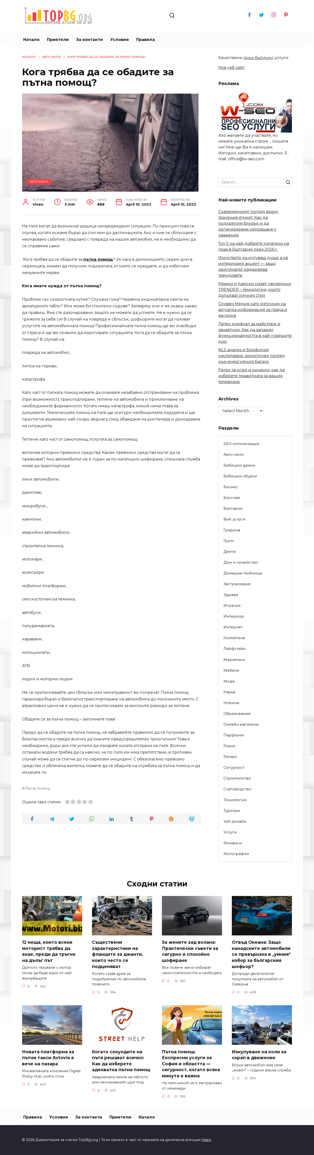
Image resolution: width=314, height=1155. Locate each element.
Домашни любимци (242, 573)
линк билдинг (259, 57)
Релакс (230, 756)
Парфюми (233, 735)
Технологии (235, 799)
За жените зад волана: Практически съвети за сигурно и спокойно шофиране (190, 951)
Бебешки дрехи (239, 465)
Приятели (58, 39)
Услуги (230, 832)
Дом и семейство (240, 562)
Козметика (234, 637)
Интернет (233, 627)
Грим (228, 540)
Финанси (232, 843)
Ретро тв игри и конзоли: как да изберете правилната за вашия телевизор (251, 376)
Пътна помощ (37, 788)
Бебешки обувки (240, 476)
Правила (145, 39)
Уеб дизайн (234, 821)
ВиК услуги (234, 519)
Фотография (236, 853)
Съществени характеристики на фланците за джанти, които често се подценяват (117, 954)
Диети (229, 551)
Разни (229, 746)
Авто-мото (39, 181)
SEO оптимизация (241, 443)
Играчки (232, 605)
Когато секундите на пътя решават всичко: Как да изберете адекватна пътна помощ (121, 1060)
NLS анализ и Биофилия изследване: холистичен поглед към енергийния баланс (251, 356)
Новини (231, 702)
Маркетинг (234, 659)
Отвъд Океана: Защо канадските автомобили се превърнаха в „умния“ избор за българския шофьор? (261, 954)
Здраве (230, 594)
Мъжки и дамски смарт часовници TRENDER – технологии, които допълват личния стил (254, 289)
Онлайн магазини (241, 724)
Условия (119, 39)
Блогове (231, 497)
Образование (237, 713)
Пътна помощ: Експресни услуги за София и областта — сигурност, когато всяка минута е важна (191, 1063)
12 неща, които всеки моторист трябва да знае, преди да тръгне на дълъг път (49, 951)
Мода (229, 681)
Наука (229, 692)
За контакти (89, 39)
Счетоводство (237, 789)
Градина (231, 530)
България (232, 508)
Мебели (231, 670)
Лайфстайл (234, 648)
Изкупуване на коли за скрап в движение (259, 1054)
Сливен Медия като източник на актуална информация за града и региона (252, 309)
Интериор (233, 616)
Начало (31, 39)
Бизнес (230, 486)
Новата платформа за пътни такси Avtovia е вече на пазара (48, 1057)
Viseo (206, 1140)
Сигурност (233, 767)
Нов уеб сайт (231, 67)
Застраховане (237, 584)
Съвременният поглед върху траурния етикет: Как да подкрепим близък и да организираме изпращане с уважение (248, 223)
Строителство (237, 778)
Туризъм (231, 810)
